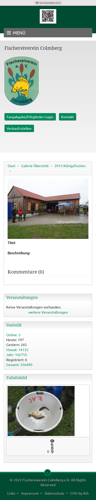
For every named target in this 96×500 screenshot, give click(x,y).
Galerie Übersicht (35, 165)
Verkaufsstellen (19, 128)
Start (11, 165)
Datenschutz (55, 493)
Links (11, 493)
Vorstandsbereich (50, 2)
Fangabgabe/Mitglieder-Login (30, 116)
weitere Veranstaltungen (48, 312)
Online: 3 (13, 334)
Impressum (30, 493)
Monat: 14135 (17, 349)
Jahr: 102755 (16, 354)
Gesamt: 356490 (19, 364)
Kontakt (67, 116)
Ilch (86, 493)
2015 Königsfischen (70, 165)
